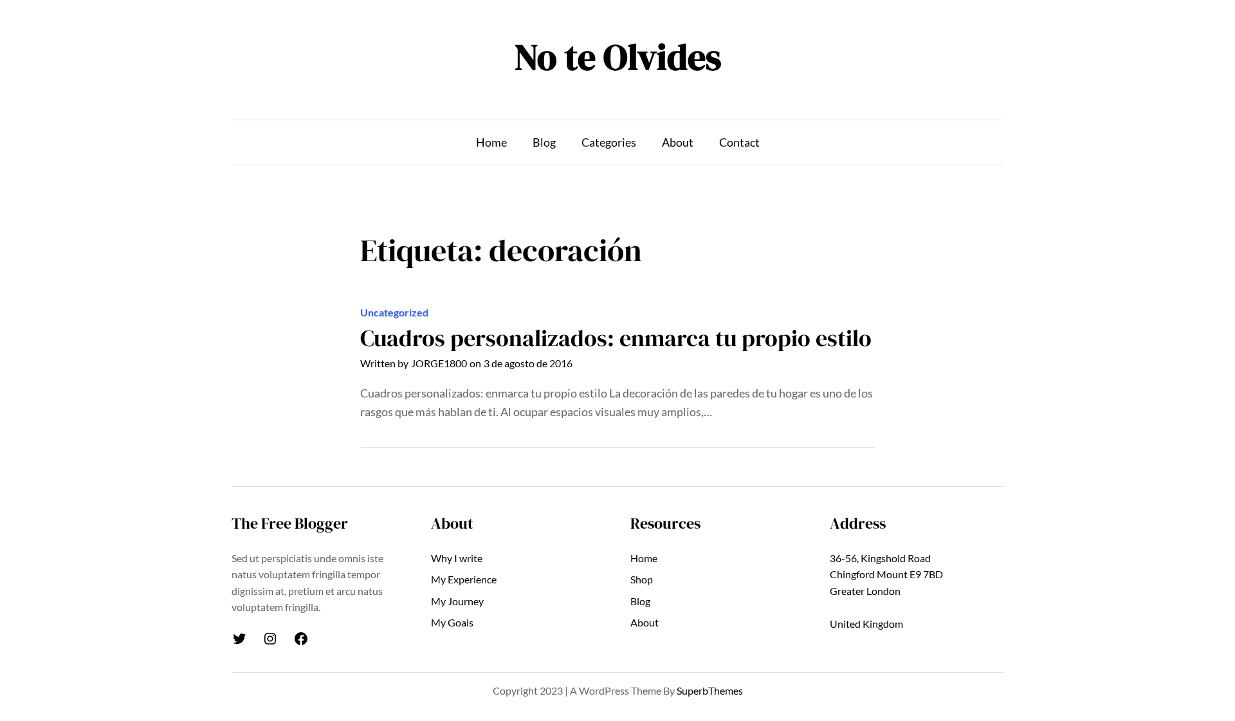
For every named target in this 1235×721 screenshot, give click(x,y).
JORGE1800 (439, 363)
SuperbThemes (710, 690)
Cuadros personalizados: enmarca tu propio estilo (616, 338)
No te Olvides (618, 57)
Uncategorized (394, 312)
